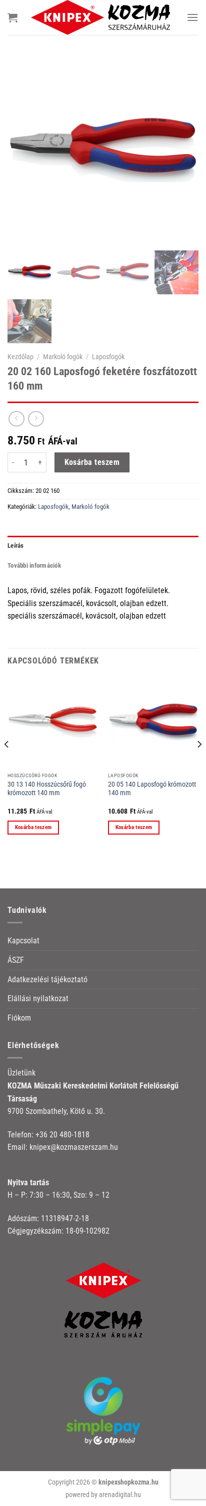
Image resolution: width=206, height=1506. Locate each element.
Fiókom (19, 1018)
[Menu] (192, 17)
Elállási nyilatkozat (38, 998)
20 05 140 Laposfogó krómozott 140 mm (152, 788)
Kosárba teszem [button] (33, 827)
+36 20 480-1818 (63, 1134)
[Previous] (7, 764)
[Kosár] (13, 17)
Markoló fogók (62, 357)
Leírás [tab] (16, 545)
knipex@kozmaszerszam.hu (74, 1147)
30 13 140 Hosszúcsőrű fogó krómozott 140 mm (47, 788)
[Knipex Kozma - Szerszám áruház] (102, 17)
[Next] (199, 764)
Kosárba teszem (92, 462)
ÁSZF (16, 960)
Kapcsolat (24, 940)
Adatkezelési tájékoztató (48, 979)
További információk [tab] (34, 565)
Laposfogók (108, 357)
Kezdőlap (21, 357)
